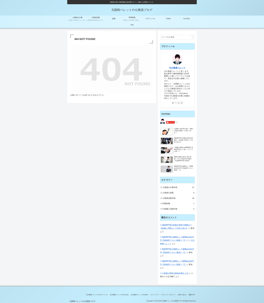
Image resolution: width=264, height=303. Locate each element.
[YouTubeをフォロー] (178, 102)
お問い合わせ (182, 294)
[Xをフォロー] (176, 102)
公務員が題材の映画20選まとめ (175, 273)
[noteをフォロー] (181, 102)
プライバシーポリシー (168, 294)
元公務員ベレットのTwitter (139, 294)
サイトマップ (154, 294)
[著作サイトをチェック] (173, 102)
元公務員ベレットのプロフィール (97, 294)
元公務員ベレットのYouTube (119, 294)
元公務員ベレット (177, 68)
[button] (192, 37)
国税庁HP (192, 294)
